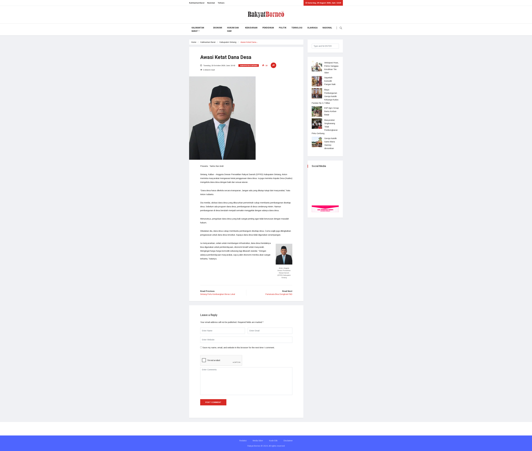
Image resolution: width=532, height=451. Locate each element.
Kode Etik (273, 440)
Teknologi (296, 27)
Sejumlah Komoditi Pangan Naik (330, 81)
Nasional (211, 3)
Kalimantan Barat (196, 3)
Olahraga (312, 27)
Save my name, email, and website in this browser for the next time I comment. (239, 347)
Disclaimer (288, 440)
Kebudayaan (251, 27)
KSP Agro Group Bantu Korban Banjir (331, 111)
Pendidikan (268, 27)
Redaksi (243, 440)
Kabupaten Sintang (228, 42)
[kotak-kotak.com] (325, 208)
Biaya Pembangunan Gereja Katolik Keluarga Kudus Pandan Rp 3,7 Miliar (325, 96)
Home (193, 42)
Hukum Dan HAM (233, 29)
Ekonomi (217, 27)
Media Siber (258, 440)
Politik (282, 27)
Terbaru (221, 3)
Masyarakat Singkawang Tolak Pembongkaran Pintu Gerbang (325, 126)
